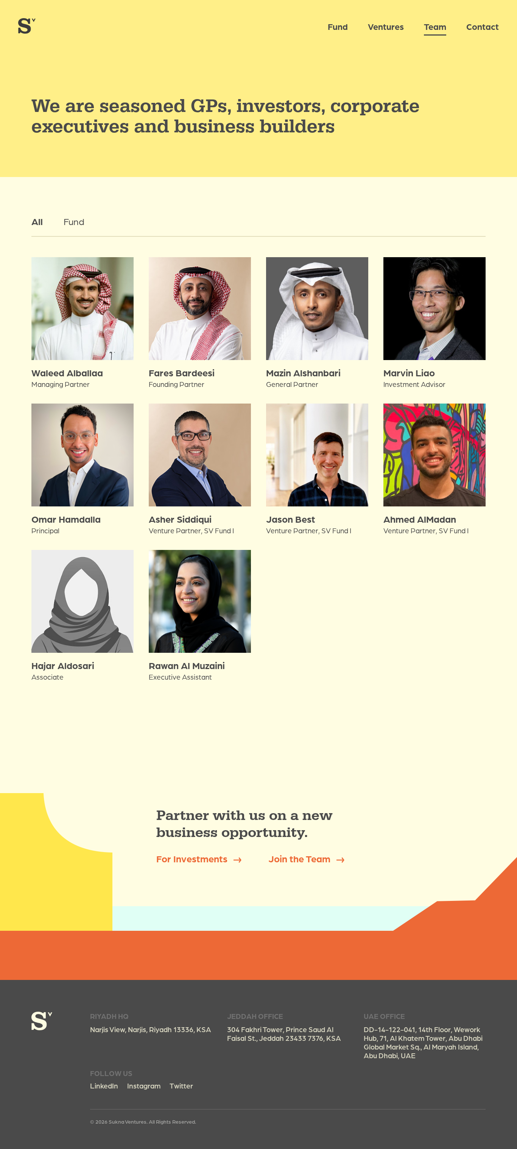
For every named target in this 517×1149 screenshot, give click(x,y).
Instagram (143, 1085)
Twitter (181, 1085)
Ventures (386, 26)
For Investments (193, 858)
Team (435, 26)
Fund (338, 26)
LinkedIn (104, 1085)
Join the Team (300, 858)
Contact (482, 26)
